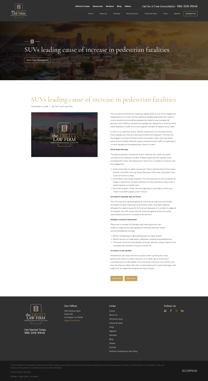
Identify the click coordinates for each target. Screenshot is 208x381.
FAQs (111, 327)
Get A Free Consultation (37, 60)
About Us (113, 315)
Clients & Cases (82, 6)
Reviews (110, 6)
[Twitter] (176, 310)
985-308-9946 (187, 6)
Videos (128, 6)
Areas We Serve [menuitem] (151, 14)
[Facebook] (171, 310)
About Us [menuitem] (103, 14)
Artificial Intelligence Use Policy (123, 351)
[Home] (18, 11)
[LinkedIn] (182, 310)
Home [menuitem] (90, 14)
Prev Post (116, 278)
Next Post (131, 278)
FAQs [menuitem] (165, 14)
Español (112, 331)
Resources (98, 6)
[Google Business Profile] (165, 310)
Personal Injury (116, 319)
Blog (119, 6)
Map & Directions (72, 320)
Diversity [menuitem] (116, 14)
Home (112, 311)
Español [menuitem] (177, 14)
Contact (112, 347)
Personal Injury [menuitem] (132, 14)
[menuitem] (13, 376)
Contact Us (190, 14)
